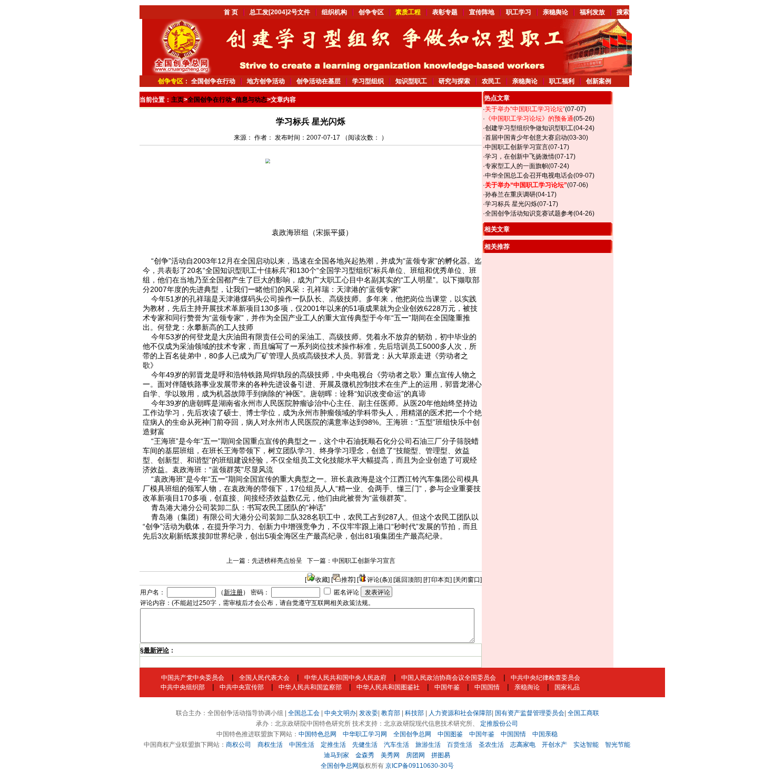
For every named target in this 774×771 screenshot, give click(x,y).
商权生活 (270, 744)
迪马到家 (336, 755)
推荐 (347, 579)
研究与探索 (454, 81)
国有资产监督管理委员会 (529, 713)
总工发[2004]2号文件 (280, 12)
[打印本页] (437, 579)
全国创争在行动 (213, 81)
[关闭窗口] (467, 579)
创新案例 (598, 81)
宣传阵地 (481, 12)
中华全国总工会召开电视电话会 (529, 175)
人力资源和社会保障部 (460, 713)
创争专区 (371, 12)
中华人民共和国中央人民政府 (345, 677)
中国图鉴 (450, 734)
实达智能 (586, 744)
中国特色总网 (317, 734)
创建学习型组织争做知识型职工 (529, 128)
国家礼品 (567, 687)
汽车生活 (396, 744)
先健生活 (365, 744)
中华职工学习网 (365, 734)
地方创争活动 (266, 81)
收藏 (321, 579)
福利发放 (592, 12)
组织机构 (334, 12)
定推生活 (333, 744)
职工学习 (518, 12)
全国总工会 (304, 713)
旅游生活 (428, 744)
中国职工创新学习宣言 (363, 560)
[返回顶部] (407, 579)
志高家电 (522, 744)
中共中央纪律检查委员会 (545, 677)
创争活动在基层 (318, 81)
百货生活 (459, 744)
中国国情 (487, 687)
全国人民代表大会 (264, 677)
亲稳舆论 (555, 12)
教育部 (390, 713)
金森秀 (364, 755)
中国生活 (301, 744)
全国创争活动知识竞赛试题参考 (529, 213)
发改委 (368, 713)
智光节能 (617, 744)
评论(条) (378, 579)
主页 (177, 99)
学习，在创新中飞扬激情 (519, 156)
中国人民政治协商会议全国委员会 (448, 677)
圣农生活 (491, 744)
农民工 (491, 81)
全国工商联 (583, 713)
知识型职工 (411, 81)
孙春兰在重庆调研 (510, 194)
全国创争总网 (412, 734)
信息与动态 (251, 99)
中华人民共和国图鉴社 (388, 687)
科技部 (414, 713)
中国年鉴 (447, 687)
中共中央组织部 (183, 687)
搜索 (623, 12)
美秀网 (390, 755)
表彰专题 (445, 12)
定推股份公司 (499, 723)
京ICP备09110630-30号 (419, 765)
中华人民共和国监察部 (310, 687)
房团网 (415, 755)
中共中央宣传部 (242, 687)
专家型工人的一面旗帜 (516, 166)
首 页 (231, 12)
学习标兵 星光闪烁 (511, 204)
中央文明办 (340, 713)
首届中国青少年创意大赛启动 (526, 137)
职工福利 (561, 81)
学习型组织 (368, 81)
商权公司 (238, 744)
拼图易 (440, 755)
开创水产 (554, 744)
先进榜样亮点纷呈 (277, 560)
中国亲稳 (545, 734)
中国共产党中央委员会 (192, 677)
